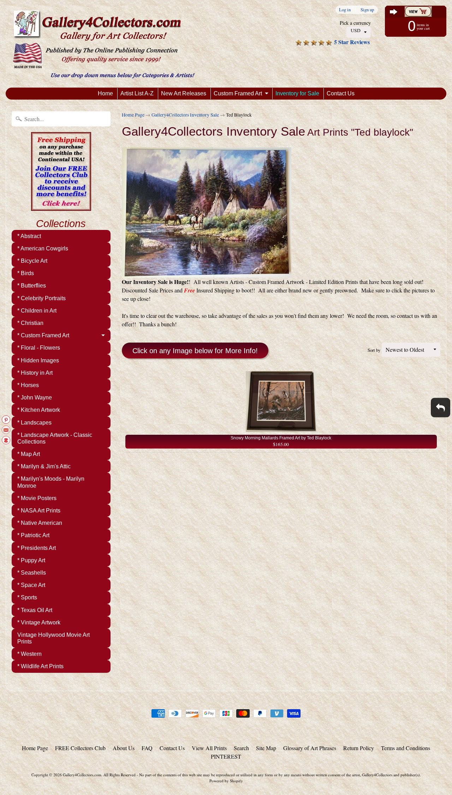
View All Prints (209, 748)
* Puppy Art (31, 560)
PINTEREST (226, 756)
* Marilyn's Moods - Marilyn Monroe (50, 482)
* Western (29, 654)
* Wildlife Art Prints (40, 666)
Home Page (133, 115)
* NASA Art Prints (38, 511)
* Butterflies (31, 286)
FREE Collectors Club (80, 748)
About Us (124, 748)
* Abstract (29, 236)
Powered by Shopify (226, 780)
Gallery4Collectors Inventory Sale (185, 115)
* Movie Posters (36, 498)
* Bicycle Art (32, 261)
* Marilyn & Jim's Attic (44, 466)
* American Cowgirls (42, 248)
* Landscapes (34, 423)
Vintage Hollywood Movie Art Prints (53, 638)
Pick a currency (355, 23)
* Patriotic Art (33, 535)
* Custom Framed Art (43, 335)
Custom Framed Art (238, 93)
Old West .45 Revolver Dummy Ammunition (88, 767)
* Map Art (28, 454)
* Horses (28, 385)
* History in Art (35, 373)
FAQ (147, 748)
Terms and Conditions (405, 748)
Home (105, 93)
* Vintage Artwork (38, 622)
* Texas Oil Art (34, 610)
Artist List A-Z (137, 93)
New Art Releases (183, 93)
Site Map (266, 748)
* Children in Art (36, 311)
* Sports (27, 597)
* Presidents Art (36, 548)
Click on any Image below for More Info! (195, 351)
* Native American (39, 523)
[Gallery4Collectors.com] (104, 44)
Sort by (374, 350)
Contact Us (341, 93)
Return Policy (358, 748)
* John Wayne (34, 397)
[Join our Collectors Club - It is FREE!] (61, 206)
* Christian (30, 323)
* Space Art (31, 585)
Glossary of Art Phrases (309, 748)
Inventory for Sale (297, 93)
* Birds (25, 273)
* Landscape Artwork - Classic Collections (54, 438)
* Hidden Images (38, 360)
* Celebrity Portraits (41, 298)
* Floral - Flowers (38, 348)
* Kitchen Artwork (38, 410)
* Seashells (31, 573)
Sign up (367, 9)
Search (241, 748)
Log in (345, 9)
